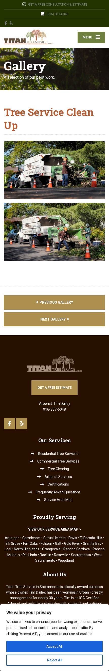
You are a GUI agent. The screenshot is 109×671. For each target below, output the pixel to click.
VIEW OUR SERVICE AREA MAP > (54, 529)
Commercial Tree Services (58, 461)
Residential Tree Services (58, 454)
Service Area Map (58, 500)
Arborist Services (58, 477)
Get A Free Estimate (54, 387)
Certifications (58, 484)
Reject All (54, 660)
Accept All (54, 646)
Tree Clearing (58, 469)
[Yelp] (11, 23)
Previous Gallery (56, 302)
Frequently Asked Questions (58, 492)
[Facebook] (6, 23)
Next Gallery (53, 319)
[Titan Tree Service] (29, 37)
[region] (54, 637)
